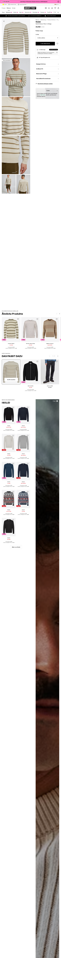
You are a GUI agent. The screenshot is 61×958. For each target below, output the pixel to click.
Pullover (59, 19)
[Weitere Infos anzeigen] (11, 349)
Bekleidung (43, 19)
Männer (9, 8)
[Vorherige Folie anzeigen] (56, 313)
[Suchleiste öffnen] (57, 12)
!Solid (6, 402)
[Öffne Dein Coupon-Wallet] (46, 8)
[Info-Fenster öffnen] (58, 2)
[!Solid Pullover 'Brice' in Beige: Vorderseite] (16, 38)
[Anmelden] (49, 8)
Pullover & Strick (51, 19)
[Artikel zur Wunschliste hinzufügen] (57, 43)
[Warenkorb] (58, 8)
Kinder (13, 8)
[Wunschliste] (55, 8)
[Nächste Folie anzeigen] (59, 313)
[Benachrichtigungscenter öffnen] (52, 8)
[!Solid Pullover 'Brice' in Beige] (16, 116)
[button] (47, 38)
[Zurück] (4, 21)
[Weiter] (55, 12)
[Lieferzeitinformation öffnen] (56, 52)
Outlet (5, 4)
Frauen (4, 8)
